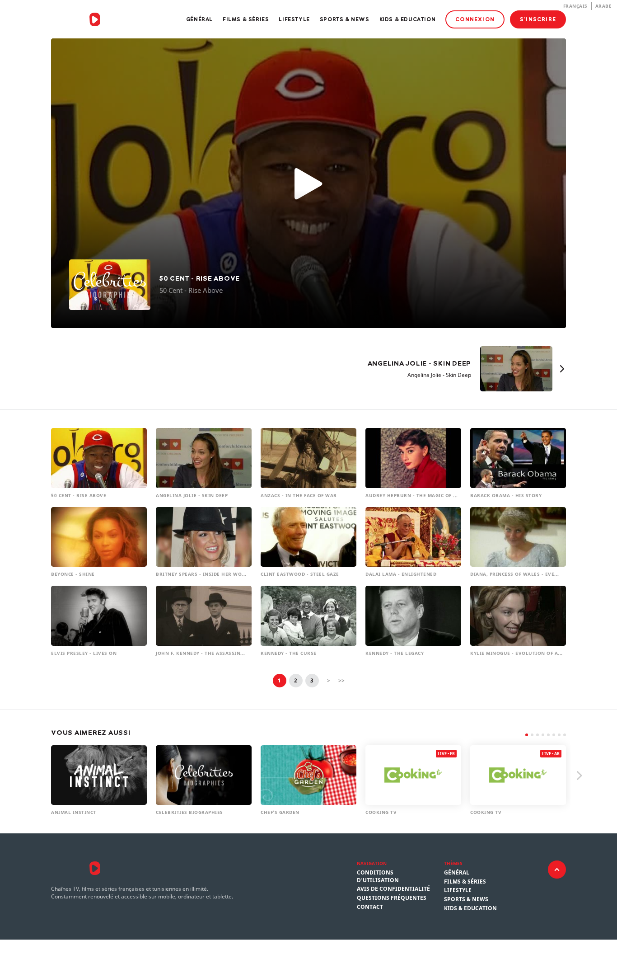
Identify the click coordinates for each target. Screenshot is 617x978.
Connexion (475, 19)
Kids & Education (407, 19)
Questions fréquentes (391, 898)
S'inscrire (538, 19)
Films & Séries (246, 19)
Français (575, 6)
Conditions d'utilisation (378, 876)
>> (341, 680)
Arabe (603, 6)
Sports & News (344, 19)
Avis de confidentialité (393, 889)
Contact (370, 907)
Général (199, 19)
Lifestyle (294, 19)
